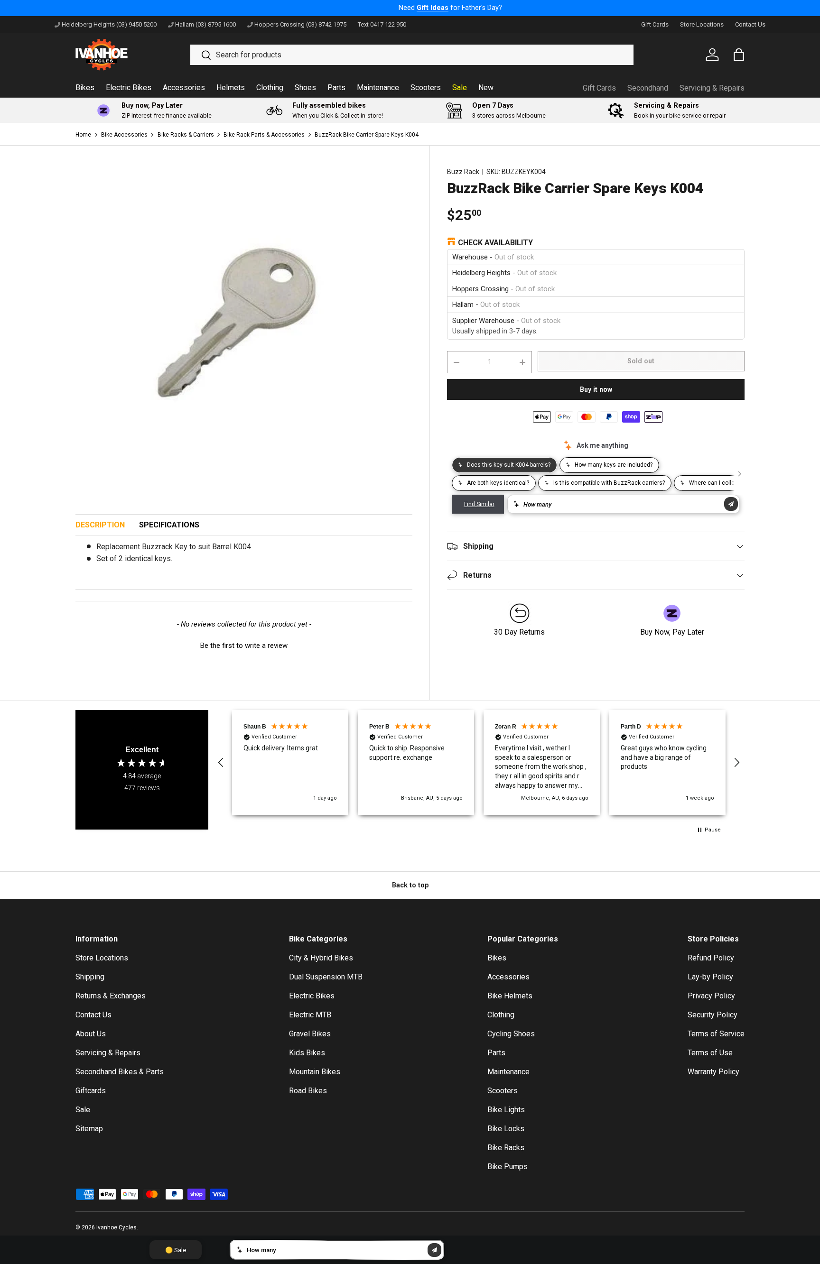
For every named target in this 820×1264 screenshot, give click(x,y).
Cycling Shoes (511, 1033)
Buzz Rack (463, 171)
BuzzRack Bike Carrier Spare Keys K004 (367, 134)
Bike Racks (505, 1147)
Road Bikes (308, 1090)
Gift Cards (655, 24)
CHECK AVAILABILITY (495, 242)
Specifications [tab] (169, 524)
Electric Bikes (128, 87)
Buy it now (596, 389)
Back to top (410, 885)
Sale (459, 87)
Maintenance (378, 87)
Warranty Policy (713, 1071)
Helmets (230, 87)
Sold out (640, 361)
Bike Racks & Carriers (186, 134)
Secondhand (647, 87)
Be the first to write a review (244, 645)
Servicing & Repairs (712, 87)
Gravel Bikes (310, 1033)
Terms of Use (710, 1052)
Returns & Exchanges (110, 995)
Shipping (89, 976)
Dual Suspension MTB (326, 976)
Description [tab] (100, 524)
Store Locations (702, 24)
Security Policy (712, 1014)
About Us (90, 1033)
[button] (243, 644)
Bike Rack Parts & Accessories (264, 134)
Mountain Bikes (314, 1071)
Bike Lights (506, 1109)
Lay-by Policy (710, 976)
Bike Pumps (507, 1166)
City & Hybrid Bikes (321, 957)
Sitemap (89, 1128)
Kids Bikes (307, 1052)
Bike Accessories (124, 134)
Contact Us (750, 24)
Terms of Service (716, 1033)
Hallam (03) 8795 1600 (205, 24)
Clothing (269, 87)
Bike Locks (505, 1128)
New (486, 87)
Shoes (305, 87)
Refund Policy (711, 957)
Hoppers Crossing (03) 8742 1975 (300, 24)
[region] (478, 763)
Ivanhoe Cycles (116, 1227)
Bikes (84, 87)
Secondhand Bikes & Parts (119, 1071)
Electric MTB (310, 1014)
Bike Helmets (509, 995)
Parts (336, 87)
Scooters (425, 87)
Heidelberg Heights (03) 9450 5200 (109, 24)
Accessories (184, 87)
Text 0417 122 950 (382, 24)
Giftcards (90, 1090)
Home (83, 134)
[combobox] (412, 55)
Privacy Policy (711, 995)
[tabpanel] (243, 556)
